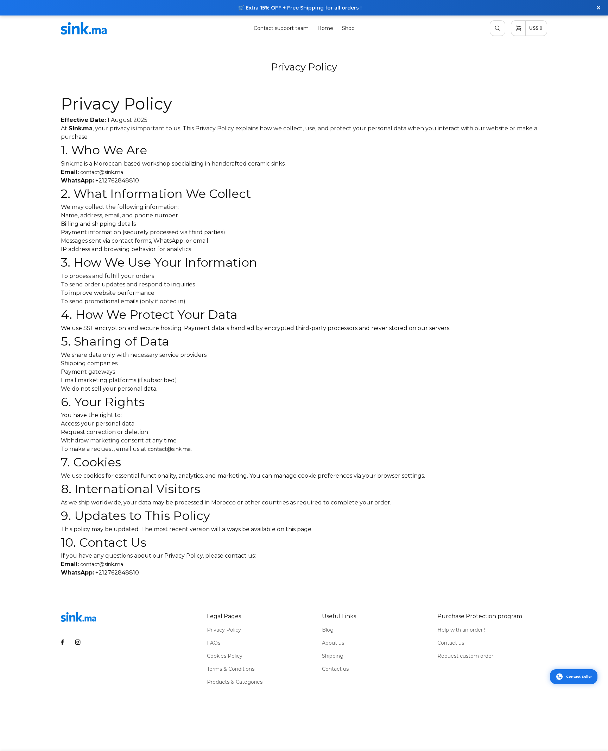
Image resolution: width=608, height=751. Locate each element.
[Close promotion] (598, 8)
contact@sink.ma (101, 172)
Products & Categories (234, 682)
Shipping (332, 656)
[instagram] (78, 642)
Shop (348, 28)
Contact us (335, 669)
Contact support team (281, 28)
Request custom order (465, 656)
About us (333, 643)
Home (325, 28)
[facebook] (62, 642)
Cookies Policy (224, 656)
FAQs (213, 643)
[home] (84, 28)
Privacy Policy (224, 630)
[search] (497, 28)
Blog (328, 630)
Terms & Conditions (230, 669)
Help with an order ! (461, 630)
